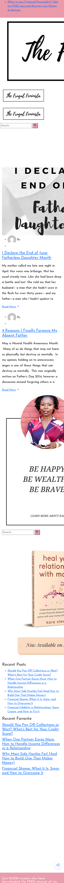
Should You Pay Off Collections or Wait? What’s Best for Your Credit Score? (30, 729)
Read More (9, 306)
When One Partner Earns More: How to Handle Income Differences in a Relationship (32, 683)
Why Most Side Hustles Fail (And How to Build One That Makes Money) (29, 758)
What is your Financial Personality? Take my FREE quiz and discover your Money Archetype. (33, 6)
